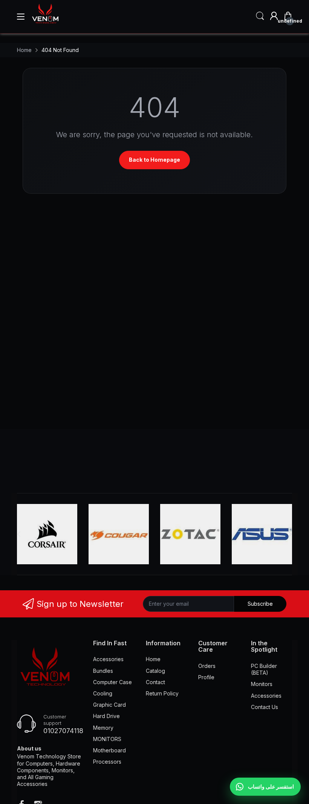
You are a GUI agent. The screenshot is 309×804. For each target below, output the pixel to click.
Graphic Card (109, 704)
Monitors (261, 684)
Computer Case (112, 682)
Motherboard (109, 750)
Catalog (155, 671)
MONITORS (107, 739)
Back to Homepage (154, 159)
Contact (155, 682)
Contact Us (264, 707)
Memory (103, 727)
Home (153, 659)
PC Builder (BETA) (264, 669)
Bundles (103, 671)
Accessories (108, 659)
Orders (207, 666)
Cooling (102, 693)
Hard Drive (106, 716)
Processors (107, 761)
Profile (206, 677)
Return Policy (162, 693)
